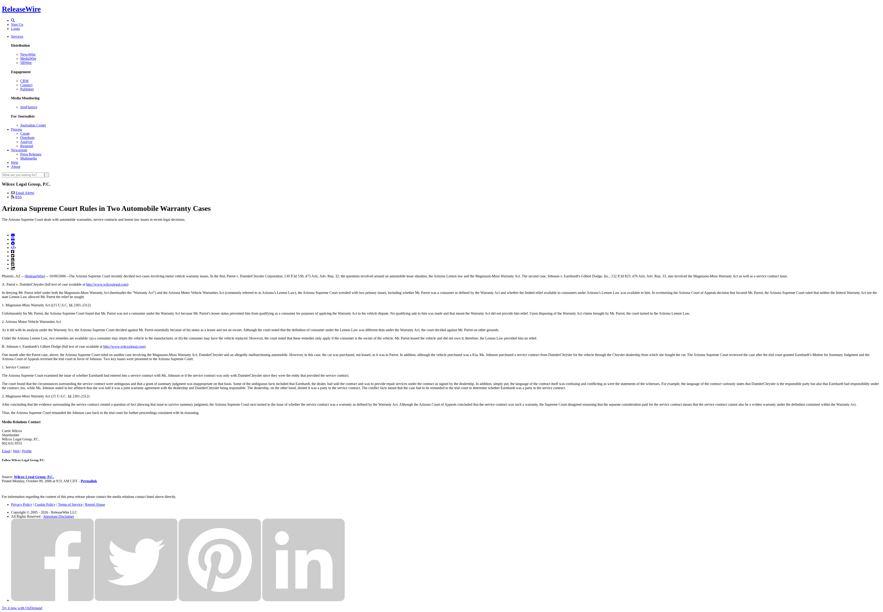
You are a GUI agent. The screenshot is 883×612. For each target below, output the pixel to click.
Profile (27, 451)
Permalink (89, 481)
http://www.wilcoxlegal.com (106, 284)
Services (17, 36)
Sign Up (17, 24)
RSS (18, 197)
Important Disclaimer (58, 516)
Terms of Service (70, 504)
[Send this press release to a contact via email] (13, 235)
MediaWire (28, 58)
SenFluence (28, 107)
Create (25, 133)
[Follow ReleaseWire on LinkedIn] (303, 600)
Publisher (27, 89)
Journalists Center (33, 125)
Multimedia (28, 158)
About (15, 167)
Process (16, 129)
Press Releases (30, 154)
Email (6, 451)
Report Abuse (95, 504)
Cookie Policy (45, 504)
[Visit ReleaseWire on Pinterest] (219, 600)
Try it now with (22, 608)
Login (15, 29)
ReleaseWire (21, 9)
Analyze (26, 142)
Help (14, 162)
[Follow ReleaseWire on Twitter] (136, 600)
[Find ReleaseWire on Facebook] (52, 600)
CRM (24, 81)
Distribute (27, 138)
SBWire (26, 63)
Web (16, 451)
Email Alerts (25, 193)
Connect (26, 85)
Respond (26, 146)
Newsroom (19, 150)
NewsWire (28, 54)
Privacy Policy (21, 504)
